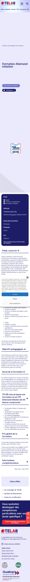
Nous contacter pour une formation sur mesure (14, 242)
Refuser (15, 299)
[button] (27, 277)
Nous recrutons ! (8, 553)
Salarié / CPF (15, 9)
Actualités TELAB (8, 559)
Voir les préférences (15, 303)
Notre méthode (5, 9)
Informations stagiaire (10, 556)
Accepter (15, 294)
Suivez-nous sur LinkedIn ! (12, 544)
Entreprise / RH (24, 9)
